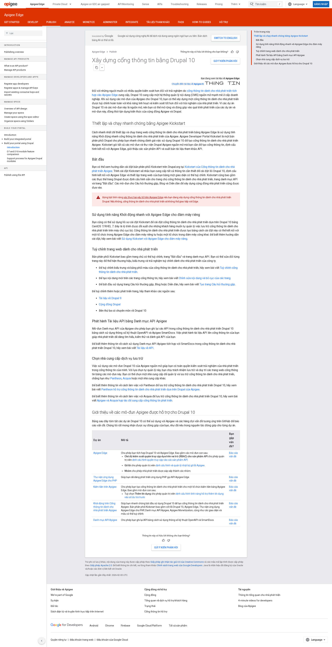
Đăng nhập (321, 4)
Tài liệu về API (145, 348)
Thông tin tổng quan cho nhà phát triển (259, 595)
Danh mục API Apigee (105, 520)
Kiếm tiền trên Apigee (105, 486)
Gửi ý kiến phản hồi (225, 61)
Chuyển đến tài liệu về (188, 84)
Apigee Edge (37, 4)
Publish (51, 22)
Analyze (69, 22)
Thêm (234, 4)
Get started (11, 22)
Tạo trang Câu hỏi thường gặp (217, 284)
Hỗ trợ (223, 22)
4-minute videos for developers (255, 600)
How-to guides (201, 22)
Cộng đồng (150, 595)
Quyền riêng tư (59, 639)
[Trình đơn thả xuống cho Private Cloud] (72, 4)
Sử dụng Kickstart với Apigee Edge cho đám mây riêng (154, 238)
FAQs (181, 22)
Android (94, 625)
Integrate (132, 22)
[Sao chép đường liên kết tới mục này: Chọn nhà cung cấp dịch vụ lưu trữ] (146, 359)
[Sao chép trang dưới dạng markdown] (97, 68)
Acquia (127, 378)
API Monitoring (126, 4)
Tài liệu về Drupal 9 (110, 298)
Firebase (125, 625)
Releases (202, 4)
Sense (145, 4)
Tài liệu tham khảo (158, 22)
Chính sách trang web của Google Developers (179, 565)
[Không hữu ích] (237, 51)
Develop (33, 22)
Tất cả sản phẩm (178, 625)
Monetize (89, 22)
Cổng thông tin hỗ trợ (155, 611)
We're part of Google (62, 595)
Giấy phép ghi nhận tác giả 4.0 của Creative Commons (177, 562)
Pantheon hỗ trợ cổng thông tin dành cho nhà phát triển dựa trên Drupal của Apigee (150, 389)
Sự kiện (55, 600)
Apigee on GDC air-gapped (95, 4)
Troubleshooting (179, 4)
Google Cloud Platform (149, 625)
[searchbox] (23, 33)
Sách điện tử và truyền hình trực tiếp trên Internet (77, 611)
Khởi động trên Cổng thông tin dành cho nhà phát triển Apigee (105, 507)
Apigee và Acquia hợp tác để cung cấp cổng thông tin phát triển (134, 400)
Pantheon (116, 378)
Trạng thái (149, 606)
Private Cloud (60, 4)
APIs (159, 4)
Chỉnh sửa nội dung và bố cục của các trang (204, 278)
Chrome (109, 625)
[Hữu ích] (232, 51)
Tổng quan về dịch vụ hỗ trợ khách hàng (165, 600)
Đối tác (54, 606)
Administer (110, 22)
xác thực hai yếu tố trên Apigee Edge (143, 197)
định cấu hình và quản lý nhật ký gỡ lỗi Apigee (180, 465)
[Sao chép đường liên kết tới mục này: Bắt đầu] (107, 160)
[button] (23, 139)
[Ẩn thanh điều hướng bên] (41, 640)
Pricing (219, 4)
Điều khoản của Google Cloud (112, 639)
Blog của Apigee (247, 606)
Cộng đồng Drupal (110, 304)
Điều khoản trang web (81, 639)
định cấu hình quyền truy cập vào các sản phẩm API (160, 459)
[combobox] (265, 4)
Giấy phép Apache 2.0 (101, 565)
